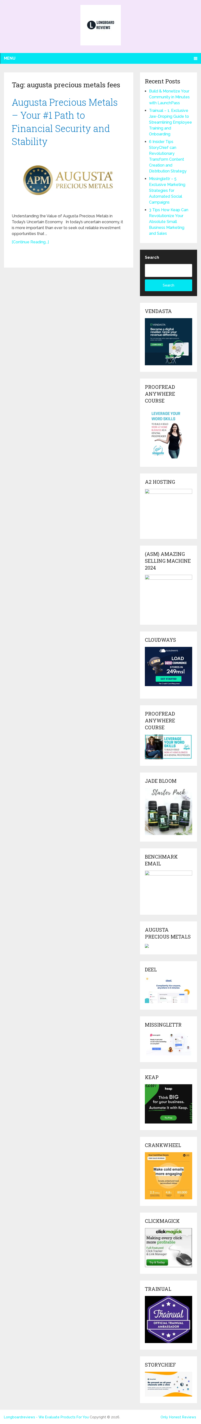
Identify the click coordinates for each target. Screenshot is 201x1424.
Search (152, 257)
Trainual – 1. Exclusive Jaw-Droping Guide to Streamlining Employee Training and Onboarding (170, 122)
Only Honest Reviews (178, 1417)
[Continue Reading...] (30, 242)
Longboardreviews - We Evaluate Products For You (46, 1417)
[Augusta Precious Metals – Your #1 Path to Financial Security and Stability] (69, 180)
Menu (9, 58)
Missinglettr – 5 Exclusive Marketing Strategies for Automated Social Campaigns (167, 190)
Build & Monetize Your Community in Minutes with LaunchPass (169, 97)
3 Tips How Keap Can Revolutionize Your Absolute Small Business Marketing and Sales (168, 222)
